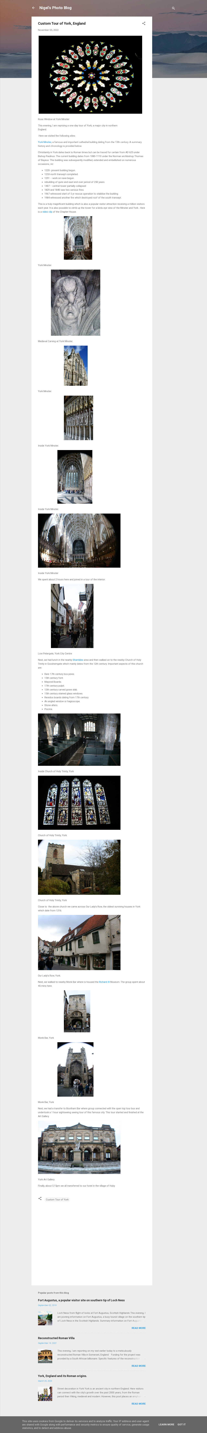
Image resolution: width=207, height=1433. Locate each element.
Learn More (166, 1424)
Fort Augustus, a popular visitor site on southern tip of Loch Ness (81, 1300)
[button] (144, 23)
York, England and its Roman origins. (62, 1376)
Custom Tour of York (57, 1199)
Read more (139, 1328)
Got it (182, 1424)
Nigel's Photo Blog (55, 8)
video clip (47, 211)
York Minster (44, 142)
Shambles (77, 659)
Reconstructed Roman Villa (56, 1338)
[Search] (173, 9)
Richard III (104, 982)
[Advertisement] (165, 65)
